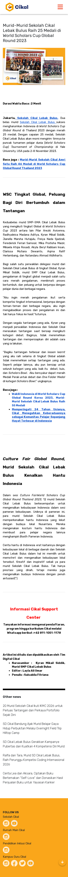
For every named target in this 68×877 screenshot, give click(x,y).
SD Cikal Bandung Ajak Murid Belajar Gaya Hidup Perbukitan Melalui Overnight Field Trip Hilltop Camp (32, 728)
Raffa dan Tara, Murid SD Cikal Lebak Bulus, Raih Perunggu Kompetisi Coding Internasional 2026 (33, 760)
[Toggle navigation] (60, 7)
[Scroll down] (62, 862)
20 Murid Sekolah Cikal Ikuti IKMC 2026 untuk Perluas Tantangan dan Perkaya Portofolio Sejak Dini (33, 710)
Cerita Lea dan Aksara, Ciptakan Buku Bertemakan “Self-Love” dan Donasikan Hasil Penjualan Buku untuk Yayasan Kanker (33, 778)
